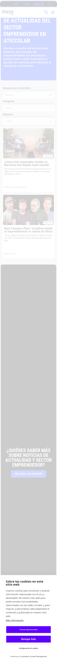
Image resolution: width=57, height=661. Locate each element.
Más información (15, 620)
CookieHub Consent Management (33, 656)
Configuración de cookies (28, 648)
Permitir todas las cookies (28, 629)
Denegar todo (28, 639)
